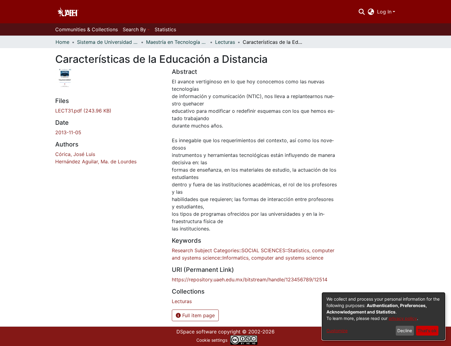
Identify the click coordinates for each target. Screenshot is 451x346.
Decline (404, 330)
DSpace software (196, 332)
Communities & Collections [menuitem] (86, 29)
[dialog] (383, 316)
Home (62, 42)
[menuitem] (371, 11)
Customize (337, 330)
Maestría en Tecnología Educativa (176, 42)
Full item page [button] (198, 315)
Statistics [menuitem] (165, 29)
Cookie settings (211, 340)
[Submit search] (361, 11)
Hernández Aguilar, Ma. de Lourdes (96, 161)
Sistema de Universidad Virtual (107, 42)
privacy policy (403, 318)
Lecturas (225, 42)
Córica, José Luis (75, 154)
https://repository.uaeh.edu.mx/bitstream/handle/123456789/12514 (249, 279)
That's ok (427, 330)
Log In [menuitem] (384, 12)
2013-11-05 (68, 132)
